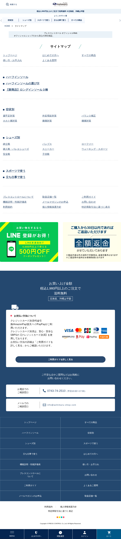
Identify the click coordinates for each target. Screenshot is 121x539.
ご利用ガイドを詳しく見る (60, 359)
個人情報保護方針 (68, 507)
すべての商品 (76, 20)
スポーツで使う (43, 20)
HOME (7, 26)
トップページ (30, 422)
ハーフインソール (17, 77)
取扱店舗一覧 (91, 496)
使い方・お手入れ (90, 464)
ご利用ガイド (30, 485)
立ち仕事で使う (60, 20)
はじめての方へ (91, 454)
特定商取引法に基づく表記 (60, 511)
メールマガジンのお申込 (30, 496)
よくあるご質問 (91, 485)
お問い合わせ (91, 475)
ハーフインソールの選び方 (23, 83)
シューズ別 (27, 20)
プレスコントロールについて (30, 475)
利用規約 (48, 507)
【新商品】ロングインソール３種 (27, 89)
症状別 (10, 20)
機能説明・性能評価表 (30, 464)
